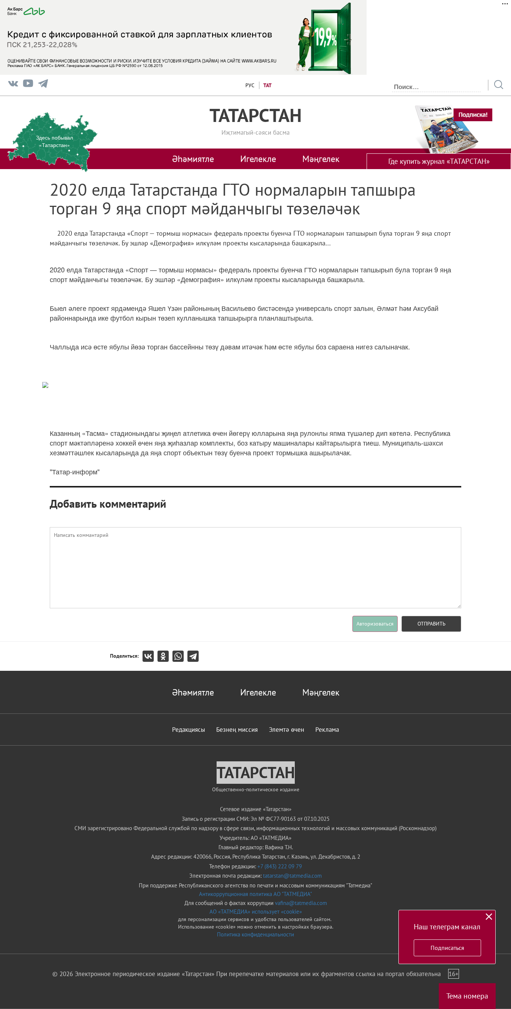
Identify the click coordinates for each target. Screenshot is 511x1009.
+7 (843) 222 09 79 (279, 866)
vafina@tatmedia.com (301, 902)
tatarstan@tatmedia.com (292, 875)
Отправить (431, 623)
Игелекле (258, 159)
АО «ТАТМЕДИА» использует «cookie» (255, 911)
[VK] (13, 85)
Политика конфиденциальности (255, 934)
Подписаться (447, 947)
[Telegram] (43, 85)
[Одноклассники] (164, 656)
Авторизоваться (375, 623)
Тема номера (467, 996)
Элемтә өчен (286, 729)
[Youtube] (28, 85)
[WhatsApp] (179, 656)
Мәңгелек (320, 159)
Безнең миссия (237, 729)
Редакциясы (188, 729)
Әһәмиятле (193, 159)
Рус (249, 85)
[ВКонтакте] (150, 656)
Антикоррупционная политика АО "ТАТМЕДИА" (255, 894)
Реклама (327, 729)
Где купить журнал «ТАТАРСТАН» (439, 161)
